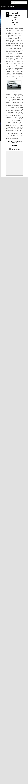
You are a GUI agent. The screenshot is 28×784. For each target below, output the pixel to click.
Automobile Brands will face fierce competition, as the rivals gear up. (14, 18)
